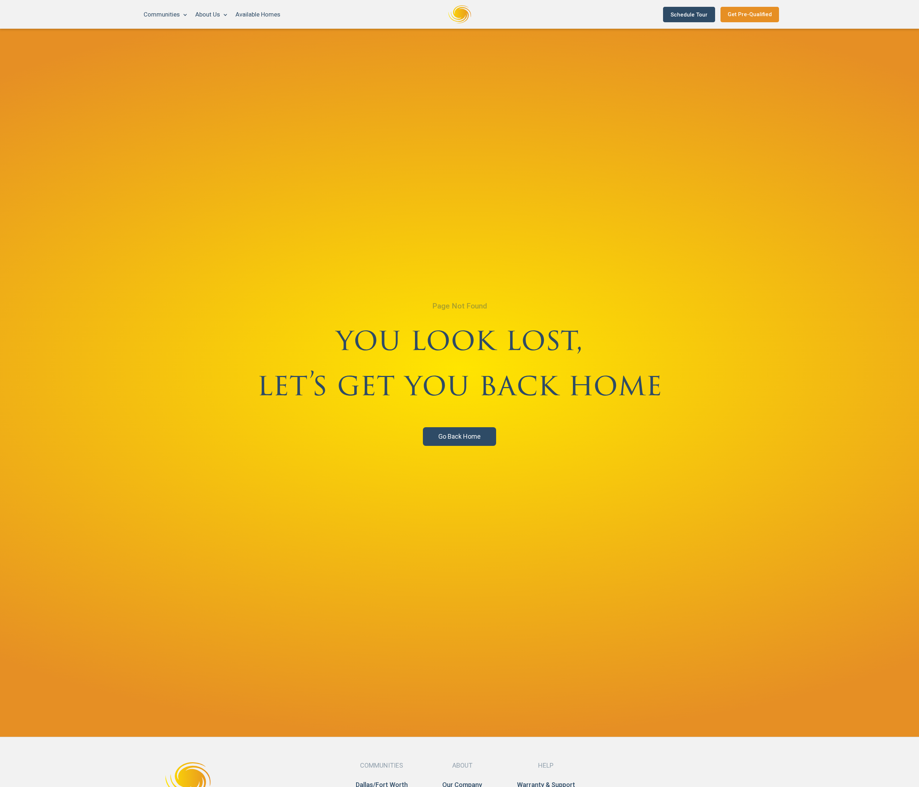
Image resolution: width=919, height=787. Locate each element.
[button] (166, 14)
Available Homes (257, 14)
